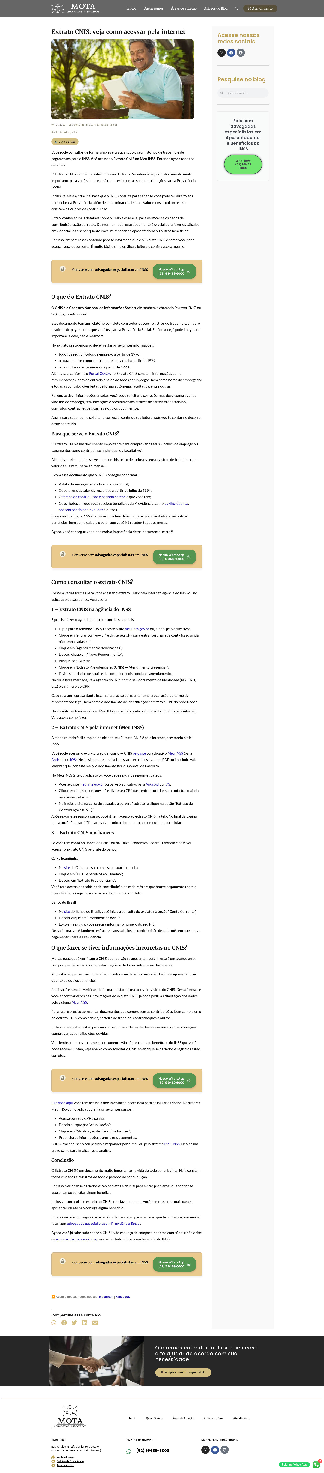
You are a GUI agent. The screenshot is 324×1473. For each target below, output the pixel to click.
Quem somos (154, 8)
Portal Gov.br (99, 373)
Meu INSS (175, 753)
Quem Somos (154, 1418)
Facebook (123, 1296)
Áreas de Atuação (183, 1418)
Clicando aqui (62, 1103)
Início (131, 8)
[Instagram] (222, 53)
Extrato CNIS (77, 124)
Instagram (106, 1296)
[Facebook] (231, 53)
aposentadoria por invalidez (81, 510)
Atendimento (241, 1418)
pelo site (139, 753)
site (67, 867)
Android (57, 759)
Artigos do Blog (216, 8)
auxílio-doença (176, 503)
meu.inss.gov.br (137, 629)
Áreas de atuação (184, 8)
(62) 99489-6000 (152, 1450)
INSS (89, 124)
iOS (73, 759)
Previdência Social (105, 124)
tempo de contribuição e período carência (95, 497)
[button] (236, 8)
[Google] (241, 53)
